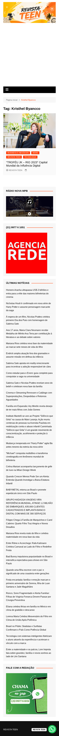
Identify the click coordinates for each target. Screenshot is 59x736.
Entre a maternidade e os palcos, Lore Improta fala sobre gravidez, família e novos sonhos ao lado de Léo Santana (28, 653)
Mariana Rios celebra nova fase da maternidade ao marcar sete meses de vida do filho (29, 345)
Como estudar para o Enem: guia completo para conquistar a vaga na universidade (29, 375)
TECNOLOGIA (30, 157)
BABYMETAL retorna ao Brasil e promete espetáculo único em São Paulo (26, 491)
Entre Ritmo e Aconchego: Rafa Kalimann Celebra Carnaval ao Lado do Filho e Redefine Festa (29, 546)
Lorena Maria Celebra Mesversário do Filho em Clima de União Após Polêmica (29, 618)
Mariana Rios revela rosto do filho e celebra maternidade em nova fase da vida (27, 535)
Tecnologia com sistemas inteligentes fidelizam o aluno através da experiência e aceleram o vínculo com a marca (29, 639)
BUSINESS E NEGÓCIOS (18, 153)
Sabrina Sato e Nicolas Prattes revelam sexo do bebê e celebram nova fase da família (29, 385)
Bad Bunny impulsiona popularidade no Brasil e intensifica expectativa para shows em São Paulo (29, 560)
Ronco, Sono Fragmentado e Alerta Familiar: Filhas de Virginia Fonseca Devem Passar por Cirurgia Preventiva (28, 596)
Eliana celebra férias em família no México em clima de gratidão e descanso (28, 608)
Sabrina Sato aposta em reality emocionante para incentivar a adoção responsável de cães (28, 365)
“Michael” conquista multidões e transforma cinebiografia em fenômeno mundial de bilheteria (27, 456)
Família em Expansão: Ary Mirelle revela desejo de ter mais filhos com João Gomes (29, 408)
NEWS (35, 153)
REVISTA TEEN (14, 157)
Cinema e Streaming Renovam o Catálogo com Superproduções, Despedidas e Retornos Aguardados (29, 396)
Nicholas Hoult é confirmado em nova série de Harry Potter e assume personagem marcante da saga (28, 307)
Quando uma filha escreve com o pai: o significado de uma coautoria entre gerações (27, 572)
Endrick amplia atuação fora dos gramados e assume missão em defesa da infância (27, 355)
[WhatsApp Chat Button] (52, 729)
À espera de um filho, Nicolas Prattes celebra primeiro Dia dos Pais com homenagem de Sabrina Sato (28, 320)
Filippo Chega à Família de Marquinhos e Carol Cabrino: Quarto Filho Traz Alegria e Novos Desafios (29, 523)
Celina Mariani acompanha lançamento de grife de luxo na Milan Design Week (29, 468)
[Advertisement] (29, 53)
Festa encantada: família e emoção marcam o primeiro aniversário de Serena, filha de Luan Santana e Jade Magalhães (28, 583)
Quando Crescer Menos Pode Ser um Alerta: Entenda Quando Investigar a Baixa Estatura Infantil (27, 480)
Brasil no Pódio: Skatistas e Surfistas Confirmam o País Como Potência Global (26, 628)
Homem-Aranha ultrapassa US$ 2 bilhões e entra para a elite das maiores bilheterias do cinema (27, 293)
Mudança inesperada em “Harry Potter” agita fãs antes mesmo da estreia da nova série (29, 445)
